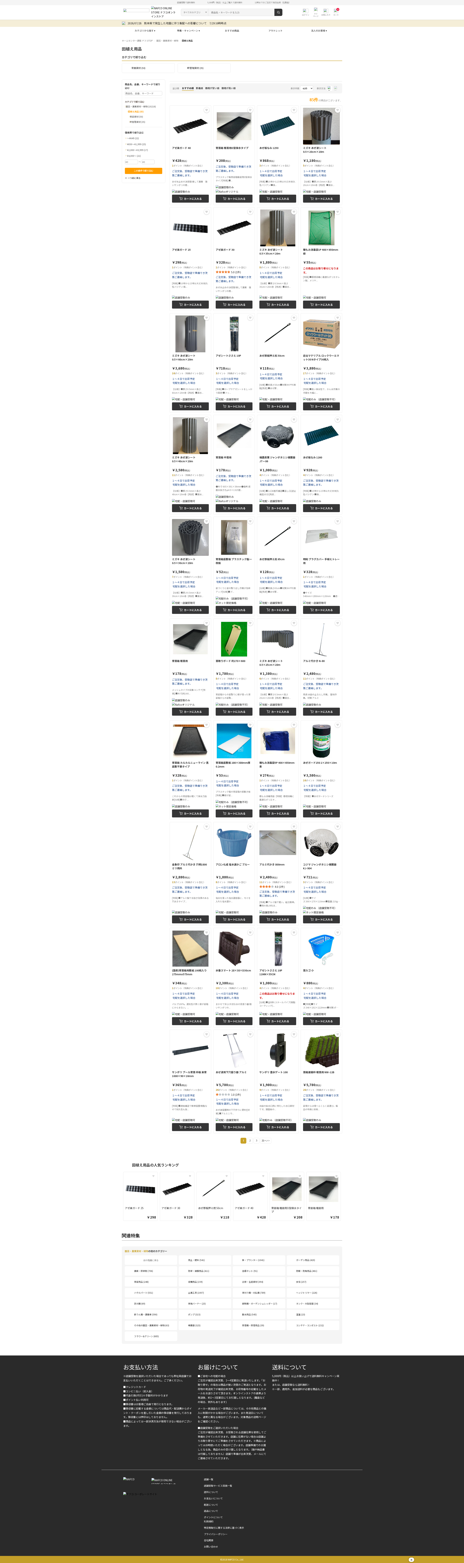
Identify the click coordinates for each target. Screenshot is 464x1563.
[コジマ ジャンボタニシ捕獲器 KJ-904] (321, 874)
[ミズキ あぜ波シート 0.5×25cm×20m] (277, 668)
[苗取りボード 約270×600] (234, 668)
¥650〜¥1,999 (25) (136, 144)
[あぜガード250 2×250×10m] (321, 770)
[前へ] (118, 1197)
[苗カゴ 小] (321, 977)
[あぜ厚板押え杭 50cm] (277, 363)
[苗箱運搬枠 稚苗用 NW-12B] (321, 1081)
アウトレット (275, 30)
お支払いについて (213, 1498)
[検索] (278, 12)
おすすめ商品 (232, 30)
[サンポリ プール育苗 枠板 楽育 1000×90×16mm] (190, 1081)
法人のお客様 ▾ (319, 30)
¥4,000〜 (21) (134, 155)
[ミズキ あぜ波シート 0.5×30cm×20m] (190, 566)
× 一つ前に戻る (133, 177)
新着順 (199, 88)
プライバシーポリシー (215, 1534)
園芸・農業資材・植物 (167, 40)
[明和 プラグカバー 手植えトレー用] (321, 566)
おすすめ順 (188, 88)
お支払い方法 (140, 1367)
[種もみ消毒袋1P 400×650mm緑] (321, 259)
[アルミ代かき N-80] (321, 668)
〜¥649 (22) (133, 138)
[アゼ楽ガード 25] (190, 259)
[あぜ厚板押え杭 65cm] (277, 566)
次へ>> (266, 1140)
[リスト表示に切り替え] (336, 88)
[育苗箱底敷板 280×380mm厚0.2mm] (234, 770)
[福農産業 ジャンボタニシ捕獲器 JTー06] (277, 464)
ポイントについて (213, 1517)
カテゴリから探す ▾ (145, 30)
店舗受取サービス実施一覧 (218, 1485)
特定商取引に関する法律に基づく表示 (224, 1527)
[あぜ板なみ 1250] (277, 155)
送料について (289, 1367)
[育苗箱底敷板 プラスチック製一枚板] (234, 566)
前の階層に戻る (151, 1260)
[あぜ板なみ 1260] (321, 464)
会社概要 (208, 1540)
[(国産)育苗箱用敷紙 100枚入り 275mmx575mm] (190, 977)
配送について (211, 1504)
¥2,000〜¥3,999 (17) (137, 149)
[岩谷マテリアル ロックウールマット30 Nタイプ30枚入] (321, 363)
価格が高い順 (228, 88)
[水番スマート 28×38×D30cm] (234, 977)
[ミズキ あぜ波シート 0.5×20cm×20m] (321, 155)
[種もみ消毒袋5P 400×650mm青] (277, 770)
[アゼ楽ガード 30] (234, 259)
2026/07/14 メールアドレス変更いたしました (156, 23)
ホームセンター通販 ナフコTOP (137, 40)
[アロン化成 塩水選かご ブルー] (234, 874)
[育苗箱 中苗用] (234, 464)
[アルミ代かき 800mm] (277, 874)
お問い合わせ (211, 1546)
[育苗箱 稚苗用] (190, 668)
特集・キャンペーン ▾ (188, 30)
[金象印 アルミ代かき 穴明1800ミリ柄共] (190, 874)
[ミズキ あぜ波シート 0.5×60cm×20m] (190, 363)
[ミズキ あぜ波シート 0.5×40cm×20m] (190, 464)
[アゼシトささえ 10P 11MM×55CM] (277, 977)
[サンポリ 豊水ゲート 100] (277, 1081)
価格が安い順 (212, 88)
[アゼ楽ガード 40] (190, 155)
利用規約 (208, 1521)
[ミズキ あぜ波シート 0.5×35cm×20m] (277, 259)
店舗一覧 (208, 1479)
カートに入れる (193, 198)
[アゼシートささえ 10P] (234, 363)
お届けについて (218, 1367)
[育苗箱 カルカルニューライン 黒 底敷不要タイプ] (190, 770)
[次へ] (345, 1197)
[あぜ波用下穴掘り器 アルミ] (234, 1081)
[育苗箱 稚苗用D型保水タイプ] (234, 155)
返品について (211, 1511)
